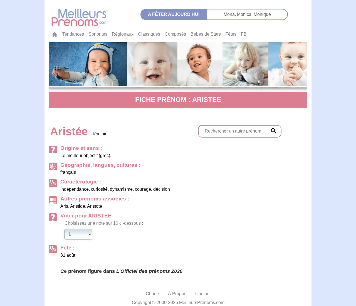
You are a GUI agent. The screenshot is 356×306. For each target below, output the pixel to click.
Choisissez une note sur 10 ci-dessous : (104, 223)
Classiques (149, 34)
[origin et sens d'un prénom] (273, 131)
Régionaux (123, 34)
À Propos (177, 293)
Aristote (94, 206)
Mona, (230, 14)
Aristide (77, 206)
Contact (203, 293)
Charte (152, 293)
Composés (175, 34)
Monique (262, 14)
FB (244, 34)
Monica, (245, 14)
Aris (64, 206)
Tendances (73, 34)
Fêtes (230, 34)
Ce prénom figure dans (121, 271)
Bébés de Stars (206, 34)
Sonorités (97, 34)
